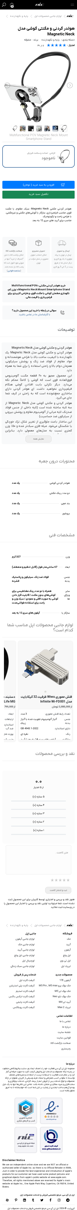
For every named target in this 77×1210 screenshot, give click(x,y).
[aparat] (7, 1200)
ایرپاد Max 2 (64, 1007)
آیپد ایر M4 (65, 1002)
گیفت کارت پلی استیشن (22, 985)
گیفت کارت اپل (27, 980)
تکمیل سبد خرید (38, 194)
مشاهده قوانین (14, 271)
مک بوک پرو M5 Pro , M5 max (55, 985)
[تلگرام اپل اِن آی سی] (67, 1200)
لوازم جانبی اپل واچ (24, 955)
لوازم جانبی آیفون (25, 939)
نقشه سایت (64, 1032)
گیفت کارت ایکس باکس (22, 996)
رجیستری (66, 1048)
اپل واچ (67, 955)
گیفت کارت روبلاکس (24, 1007)
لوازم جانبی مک (26, 944)
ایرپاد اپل (66, 966)
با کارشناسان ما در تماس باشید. (34, 314)
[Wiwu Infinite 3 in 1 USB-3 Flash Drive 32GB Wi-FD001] (45, 666)
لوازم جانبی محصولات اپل (48, 16)
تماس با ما (65, 1021)
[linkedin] (24, 1200)
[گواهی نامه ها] (51, 1111)
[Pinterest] (16, 1200)
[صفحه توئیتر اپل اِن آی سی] (41, 1200)
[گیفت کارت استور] (51, 1140)
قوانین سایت (64, 1037)
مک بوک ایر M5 (63, 991)
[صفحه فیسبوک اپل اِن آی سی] (50, 1200)
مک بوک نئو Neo (62, 996)
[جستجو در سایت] (4, 4)
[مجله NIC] (25, 1140)
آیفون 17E (65, 980)
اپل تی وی (65, 960)
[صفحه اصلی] (39, 4)
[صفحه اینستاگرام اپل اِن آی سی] (59, 1200)
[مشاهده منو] (72, 4)
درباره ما (66, 1027)
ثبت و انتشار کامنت (58, 890)
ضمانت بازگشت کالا (61, 1043)
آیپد (68, 944)
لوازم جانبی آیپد (26, 950)
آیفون (67, 950)
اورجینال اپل (28, 960)
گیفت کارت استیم (25, 991)
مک (69, 939)
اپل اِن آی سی (71, 17)
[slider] (56, 45)
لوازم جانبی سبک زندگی (22, 966)
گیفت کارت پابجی (25, 1002)
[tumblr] (33, 1200)
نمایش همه (38, 439)
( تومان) (38, 185)
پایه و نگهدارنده (19, 16)
